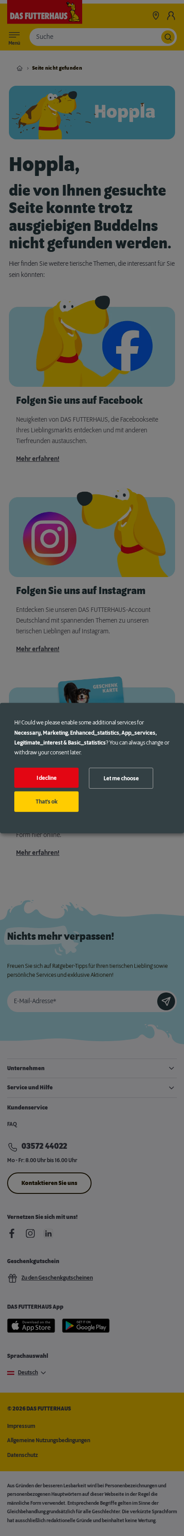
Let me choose (121, 778)
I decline (47, 777)
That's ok (47, 802)
